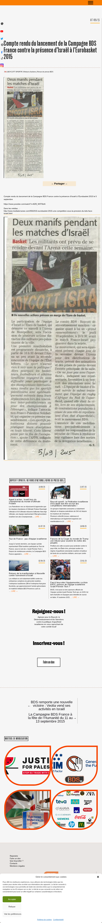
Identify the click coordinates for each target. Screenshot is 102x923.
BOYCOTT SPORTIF (15, 72)
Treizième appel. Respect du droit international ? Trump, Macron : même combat (74, 758)
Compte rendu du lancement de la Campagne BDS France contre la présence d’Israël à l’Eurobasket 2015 (50, 50)
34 (5, 72)
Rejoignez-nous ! (48, 611)
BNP (73, 805)
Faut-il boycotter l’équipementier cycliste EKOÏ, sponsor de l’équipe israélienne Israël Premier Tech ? (69, 584)
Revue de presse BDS (45, 72)
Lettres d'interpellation (74, 780)
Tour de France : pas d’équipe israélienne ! (28, 540)
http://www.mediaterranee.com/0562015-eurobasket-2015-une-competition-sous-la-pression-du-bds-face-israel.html (48, 212)
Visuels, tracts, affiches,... (74, 825)
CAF (79, 805)
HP (79, 808)
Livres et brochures (74, 815)
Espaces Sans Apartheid (28, 817)
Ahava (78, 801)
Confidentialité (58, 920)
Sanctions (31, 779)
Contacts (13, 863)
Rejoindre (14, 856)
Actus (24, 782)
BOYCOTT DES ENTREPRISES (74, 773)
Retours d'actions (30, 72)
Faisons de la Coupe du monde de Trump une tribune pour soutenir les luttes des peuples (69, 541)
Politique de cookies (44, 920)
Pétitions (32, 782)
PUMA (78, 818)
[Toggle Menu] (94, 2)
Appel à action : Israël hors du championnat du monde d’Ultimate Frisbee (24, 501)
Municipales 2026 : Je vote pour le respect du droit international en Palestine (27, 802)
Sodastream (74, 821)
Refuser (11, 906)
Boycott (69, 798)
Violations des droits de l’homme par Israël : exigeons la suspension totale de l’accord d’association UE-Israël (27, 762)
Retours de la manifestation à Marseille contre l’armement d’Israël (27, 574)
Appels (22, 779)
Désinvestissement (83, 798)
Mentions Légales (17, 866)
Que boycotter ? (74, 793)
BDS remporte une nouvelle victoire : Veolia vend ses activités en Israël (50, 705)
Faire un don (48, 662)
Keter (74, 811)
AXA (68, 805)
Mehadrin (70, 818)
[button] (98, 877)
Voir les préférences (12, 914)
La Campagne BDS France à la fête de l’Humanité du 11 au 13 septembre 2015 (51, 717)
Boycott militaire (74, 776)
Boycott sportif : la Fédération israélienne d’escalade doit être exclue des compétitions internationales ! (69, 504)
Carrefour (71, 808)
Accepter (12, 899)
